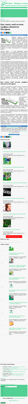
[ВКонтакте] (1, 32)
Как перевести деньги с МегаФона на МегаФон (14, 151)
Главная (5, 9)
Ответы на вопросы (7, 16)
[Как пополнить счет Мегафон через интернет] (7, 164)
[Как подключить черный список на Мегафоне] (7, 195)
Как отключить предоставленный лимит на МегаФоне (17, 278)
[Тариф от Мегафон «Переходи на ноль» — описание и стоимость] (11, 299)
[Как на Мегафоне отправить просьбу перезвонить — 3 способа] (11, 325)
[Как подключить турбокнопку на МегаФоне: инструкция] (11, 313)
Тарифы (5, 12)
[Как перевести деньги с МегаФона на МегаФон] (7, 149)
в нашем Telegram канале (19, 398)
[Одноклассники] (3, 32)
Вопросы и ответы (5, 20)
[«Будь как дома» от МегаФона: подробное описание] (11, 250)
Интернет (5, 14)
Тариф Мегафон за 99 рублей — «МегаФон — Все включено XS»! (14, 367)
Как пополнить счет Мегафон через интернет (13, 167)
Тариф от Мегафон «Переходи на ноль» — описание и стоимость (18, 303)
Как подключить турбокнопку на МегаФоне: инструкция (17, 316)
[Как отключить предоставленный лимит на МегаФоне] (11, 275)
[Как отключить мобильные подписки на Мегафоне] (7, 180)
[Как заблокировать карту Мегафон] (7, 226)
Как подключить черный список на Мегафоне (14, 198)
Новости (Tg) (6, 10)
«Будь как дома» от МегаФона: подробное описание (16, 254)
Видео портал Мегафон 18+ (19, 373)
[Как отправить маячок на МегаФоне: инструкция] (11, 287)
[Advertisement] (8, 349)
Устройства (5, 15)
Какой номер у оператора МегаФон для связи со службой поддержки (17, 266)
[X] (7, 32)
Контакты (3, 378)
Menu (3, 7)
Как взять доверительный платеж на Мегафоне (14, 213)
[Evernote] (10, 32)
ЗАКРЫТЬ (3, 402)
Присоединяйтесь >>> (14, 400)
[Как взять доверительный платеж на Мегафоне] (7, 211)
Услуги (4, 13)
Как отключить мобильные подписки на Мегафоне (15, 182)
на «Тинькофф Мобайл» (12, 127)
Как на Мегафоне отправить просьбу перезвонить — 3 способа (17, 329)
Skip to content (4, 1)
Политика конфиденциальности (8, 384)
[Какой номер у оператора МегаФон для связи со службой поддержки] (11, 262)
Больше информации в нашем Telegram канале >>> (14, 35)
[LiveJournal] (8, 32)
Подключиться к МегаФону (14, 236)
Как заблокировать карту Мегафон (11, 229)
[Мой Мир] (5, 32)
